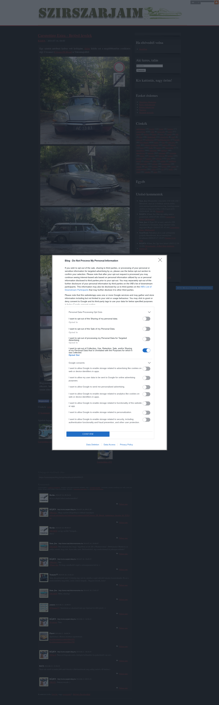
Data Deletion (92, 444)
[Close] (161, 261)
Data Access (109, 444)
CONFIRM (88, 434)
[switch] (146, 319)
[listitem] (109, 312)
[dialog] (109, 352)
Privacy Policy (126, 444)
